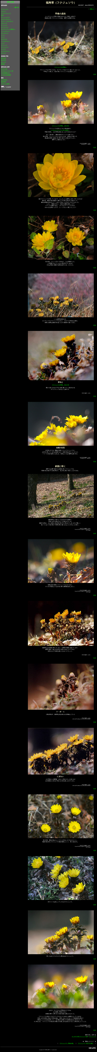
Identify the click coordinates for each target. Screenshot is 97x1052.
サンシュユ (4, 25)
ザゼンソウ (4, 23)
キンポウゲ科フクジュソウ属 (80, 1036)
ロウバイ (3, 53)
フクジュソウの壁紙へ (60, 67)
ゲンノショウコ (5, 17)
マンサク (3, 49)
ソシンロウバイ (5, 31)
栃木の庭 (3, 58)
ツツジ (3, 37)
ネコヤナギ (4, 39)
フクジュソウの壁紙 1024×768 (60, 385)
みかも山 (3, 62)
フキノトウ (4, 45)
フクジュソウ (92, 1036)
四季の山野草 (10, 2)
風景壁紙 (3, 81)
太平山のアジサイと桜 (7, 71)
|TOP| (94, 74)
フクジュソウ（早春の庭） (67, 1043)
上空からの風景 (5, 83)
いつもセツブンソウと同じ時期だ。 (60, 130)
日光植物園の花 (5, 73)
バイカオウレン (5, 41)
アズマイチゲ (4, 9)
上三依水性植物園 (6, 75)
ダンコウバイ (4, 33)
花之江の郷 (4, 69)
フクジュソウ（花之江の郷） (86, 1043)
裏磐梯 (3, 64)
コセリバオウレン (6, 19)
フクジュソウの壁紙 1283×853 (60, 125)
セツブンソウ (4, 27)
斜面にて (92, 9)
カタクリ (3, 11)
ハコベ (3, 43)
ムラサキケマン (5, 51)
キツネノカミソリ (6, 13)
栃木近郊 (3, 60)
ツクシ (3, 35)
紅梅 (2, 15)
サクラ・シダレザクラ (7, 21)
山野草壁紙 (4, 79)
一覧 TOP (16, 7)
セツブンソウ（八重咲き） (8, 29)
